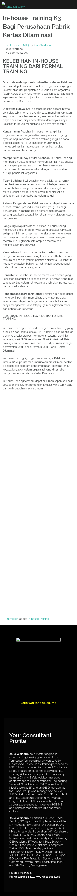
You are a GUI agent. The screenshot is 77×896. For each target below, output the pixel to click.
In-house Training (38, 618)
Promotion (12, 618)
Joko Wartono (42, 45)
